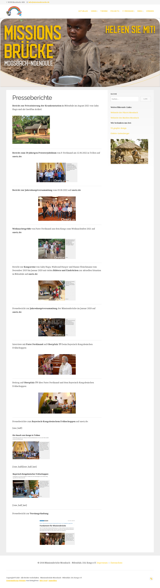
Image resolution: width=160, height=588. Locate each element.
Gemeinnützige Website (16, 580)
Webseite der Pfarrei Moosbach (124, 112)
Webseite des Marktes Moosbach (125, 118)
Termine (104, 11)
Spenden (150, 11)
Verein (93, 11)
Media (139, 11)
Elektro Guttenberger (120, 133)
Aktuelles (83, 11)
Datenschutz (116, 562)
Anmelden (52, 580)
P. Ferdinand (128, 11)
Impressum (102, 562)
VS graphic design (118, 128)
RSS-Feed (43, 580)
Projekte (114, 11)
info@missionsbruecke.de (39, 2)
